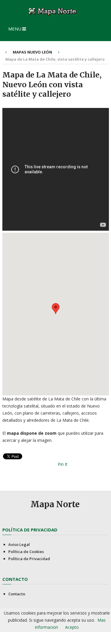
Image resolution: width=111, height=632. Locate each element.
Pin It (62, 464)
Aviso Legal (19, 544)
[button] (55, 308)
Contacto (16, 594)
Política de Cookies (26, 551)
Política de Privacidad (29, 558)
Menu (14, 29)
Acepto (72, 627)
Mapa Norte (55, 504)
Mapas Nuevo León (32, 52)
